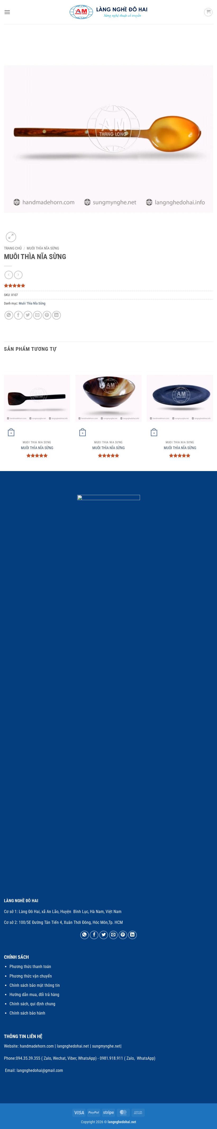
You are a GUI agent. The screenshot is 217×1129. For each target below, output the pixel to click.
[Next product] (8, 275)
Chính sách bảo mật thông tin (35, 985)
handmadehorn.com (36, 1046)
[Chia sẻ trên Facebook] (18, 315)
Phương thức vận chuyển (31, 976)
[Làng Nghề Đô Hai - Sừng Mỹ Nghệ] (109, 12)
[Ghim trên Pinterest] (47, 315)
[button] (7, 12)
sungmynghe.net (105, 1046)
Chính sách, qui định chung (32, 1003)
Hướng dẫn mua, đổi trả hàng (34, 994)
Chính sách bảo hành (27, 1013)
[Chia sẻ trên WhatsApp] (8, 315)
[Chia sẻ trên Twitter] (28, 315)
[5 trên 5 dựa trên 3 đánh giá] (108, 285)
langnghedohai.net (73, 1046)
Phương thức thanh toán (30, 966)
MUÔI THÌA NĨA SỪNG (37, 448)
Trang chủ (13, 248)
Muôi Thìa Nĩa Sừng (43, 248)
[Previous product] (18, 275)
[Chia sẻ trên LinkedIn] (56, 315)
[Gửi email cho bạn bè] (37, 315)
